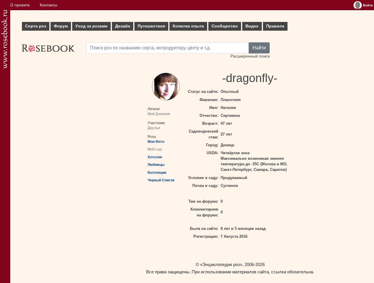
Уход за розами (91, 26)
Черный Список (161, 180)
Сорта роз (35, 26)
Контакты (48, 5)
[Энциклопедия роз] (4, 39)
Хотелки (155, 157)
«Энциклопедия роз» (221, 264)
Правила (275, 26)
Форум (61, 26)
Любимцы (156, 165)
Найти (259, 47)
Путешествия (151, 26)
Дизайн (122, 26)
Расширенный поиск (250, 56)
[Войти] (358, 5)
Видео (252, 26)
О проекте (20, 5)
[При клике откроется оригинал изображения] (166, 86)
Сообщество (225, 26)
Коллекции (157, 173)
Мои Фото (156, 142)
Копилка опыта (188, 26)
